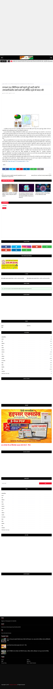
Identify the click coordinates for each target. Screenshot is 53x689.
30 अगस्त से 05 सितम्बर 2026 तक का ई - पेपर (16, 445)
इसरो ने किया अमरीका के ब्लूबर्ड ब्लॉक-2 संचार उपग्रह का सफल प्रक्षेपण (9, 194)
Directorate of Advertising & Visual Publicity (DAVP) (11, 627)
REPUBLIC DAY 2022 (27, 373)
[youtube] (36, 246)
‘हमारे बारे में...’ (29, 325)
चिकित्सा (27, 343)
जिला (27, 345)
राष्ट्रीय (27, 358)
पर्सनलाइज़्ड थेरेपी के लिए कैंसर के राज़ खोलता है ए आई (42, 193)
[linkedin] (16, 250)
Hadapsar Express (13, 684)
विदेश (27, 364)
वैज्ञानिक (6, 83)
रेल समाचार (27, 360)
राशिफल (27, 356)
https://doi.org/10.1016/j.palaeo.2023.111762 (18, 161)
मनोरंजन (27, 352)
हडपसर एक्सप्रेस (5, 93)
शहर (27, 369)
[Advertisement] (26, 18)
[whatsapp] (47, 246)
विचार (27, 362)
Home (2, 659)
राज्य (27, 354)
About (41, 687)
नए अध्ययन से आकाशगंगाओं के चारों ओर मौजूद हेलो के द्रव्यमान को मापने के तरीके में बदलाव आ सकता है (26, 195)
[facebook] (6, 246)
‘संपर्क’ (2, 327)
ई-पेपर (27, 339)
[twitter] (16, 246)
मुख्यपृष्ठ (3, 83)
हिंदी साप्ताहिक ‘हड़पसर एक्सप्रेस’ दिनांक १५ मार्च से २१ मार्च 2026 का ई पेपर (12, 278)
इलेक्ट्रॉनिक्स (27, 337)
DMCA (28, 659)
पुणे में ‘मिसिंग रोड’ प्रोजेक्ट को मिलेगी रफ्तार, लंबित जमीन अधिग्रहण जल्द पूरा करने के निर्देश (28, 651)
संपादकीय (27, 371)
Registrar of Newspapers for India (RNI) (8, 621)
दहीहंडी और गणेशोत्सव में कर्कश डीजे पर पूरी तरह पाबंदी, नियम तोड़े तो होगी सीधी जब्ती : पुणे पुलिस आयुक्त (31, 61)
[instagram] (26, 246)
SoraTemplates (8, 687)
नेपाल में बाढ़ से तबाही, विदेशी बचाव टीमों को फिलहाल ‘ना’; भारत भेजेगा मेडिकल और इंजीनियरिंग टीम (28, 640)
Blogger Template (21, 687)
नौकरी (27, 347)
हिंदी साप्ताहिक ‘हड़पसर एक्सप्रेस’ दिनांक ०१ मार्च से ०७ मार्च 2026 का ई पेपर (38, 278)
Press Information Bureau (6, 633)
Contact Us (46, 687)
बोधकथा (27, 349)
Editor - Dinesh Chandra (31, 663)
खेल (27, 341)
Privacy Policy (4, 663)
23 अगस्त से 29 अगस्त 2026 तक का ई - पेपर (17, 645)
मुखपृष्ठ (2, 325)
